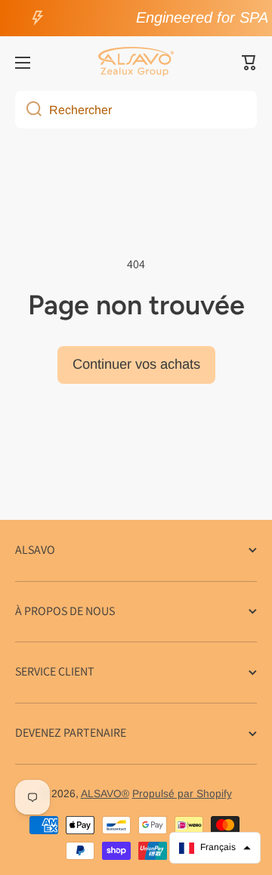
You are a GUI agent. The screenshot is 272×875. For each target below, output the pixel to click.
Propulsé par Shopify (182, 793)
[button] (249, 62)
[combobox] (136, 109)
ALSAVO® (105, 793)
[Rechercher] (28, 109)
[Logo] (136, 63)
